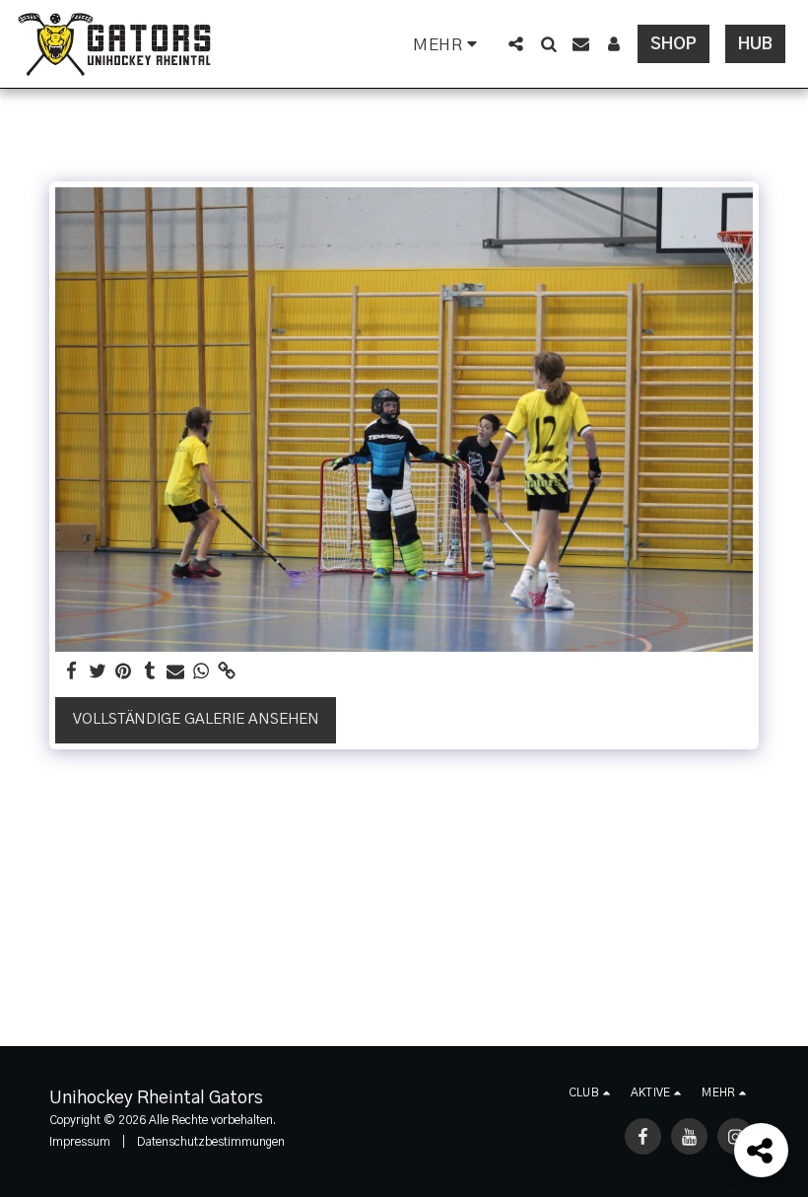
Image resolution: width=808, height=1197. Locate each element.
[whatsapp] (201, 672)
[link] (227, 672)
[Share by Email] (176, 672)
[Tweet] (98, 672)
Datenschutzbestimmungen (211, 1142)
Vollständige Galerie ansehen (196, 719)
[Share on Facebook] (72, 672)
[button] (516, 43)
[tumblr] (149, 672)
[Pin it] (123, 672)
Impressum (79, 1142)
